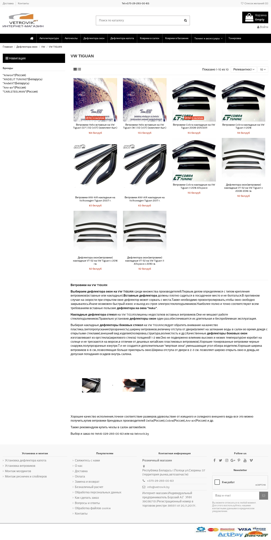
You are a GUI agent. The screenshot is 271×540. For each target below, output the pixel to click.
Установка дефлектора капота (25, 460)
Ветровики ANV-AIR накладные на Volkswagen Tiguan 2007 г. (95, 199)
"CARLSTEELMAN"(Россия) (20, 91)
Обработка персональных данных (98, 492)
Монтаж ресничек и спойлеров (26, 476)
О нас (79, 466)
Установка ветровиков (20, 466)
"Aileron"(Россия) (14, 75)
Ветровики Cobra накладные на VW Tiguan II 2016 (243, 126)
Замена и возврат (87, 481)
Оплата (80, 476)
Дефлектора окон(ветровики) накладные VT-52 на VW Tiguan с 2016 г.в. (95, 260)
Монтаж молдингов (18, 471)
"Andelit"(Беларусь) (16, 83)
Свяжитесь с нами (87, 460)
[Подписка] (263, 496)
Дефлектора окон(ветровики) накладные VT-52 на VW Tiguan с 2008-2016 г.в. (243, 188)
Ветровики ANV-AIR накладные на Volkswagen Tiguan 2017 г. (145, 199)
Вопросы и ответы (87, 503)
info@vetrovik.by (158, 487)
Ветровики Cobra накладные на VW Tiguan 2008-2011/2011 (194, 126)
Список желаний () (256, 3)
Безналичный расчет (89, 487)
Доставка (8, 3)
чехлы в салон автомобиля (126, 427)
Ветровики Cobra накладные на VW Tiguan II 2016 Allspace (194, 186)
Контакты (23, 3)
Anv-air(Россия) (196, 420)
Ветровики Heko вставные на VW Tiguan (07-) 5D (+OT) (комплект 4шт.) (95, 126)
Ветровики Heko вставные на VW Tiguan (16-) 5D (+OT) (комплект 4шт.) (144, 126)
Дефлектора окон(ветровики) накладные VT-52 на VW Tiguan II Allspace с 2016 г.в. (144, 260)
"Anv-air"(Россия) (14, 87)
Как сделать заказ (87, 497)
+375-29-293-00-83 (160, 480)
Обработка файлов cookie (93, 508)
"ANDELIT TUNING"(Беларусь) (22, 79)
